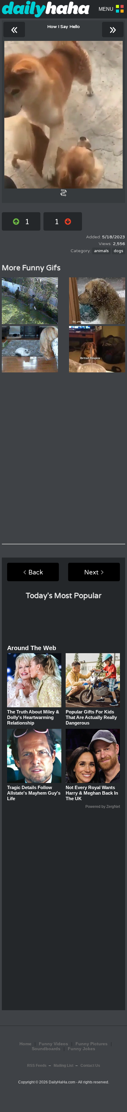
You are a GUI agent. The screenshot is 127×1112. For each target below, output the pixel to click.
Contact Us (90, 1065)
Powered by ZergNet (102, 806)
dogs (118, 250)
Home (25, 1043)
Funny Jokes (81, 1048)
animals (101, 250)
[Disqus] (63, 458)
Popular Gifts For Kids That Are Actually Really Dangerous (91, 717)
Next (91, 572)
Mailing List (63, 1065)
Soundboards (46, 1048)
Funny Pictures (92, 1043)
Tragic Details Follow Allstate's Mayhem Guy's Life (33, 793)
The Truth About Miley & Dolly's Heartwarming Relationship (33, 717)
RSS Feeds (37, 1065)
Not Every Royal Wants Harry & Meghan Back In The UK (92, 793)
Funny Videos (53, 1043)
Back (35, 572)
